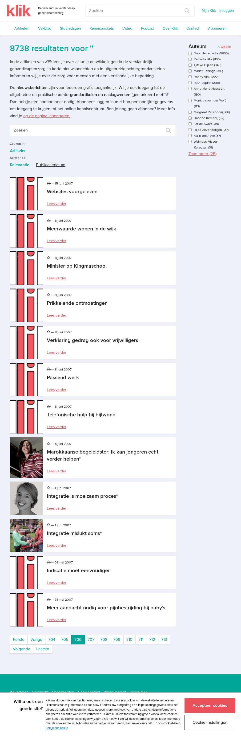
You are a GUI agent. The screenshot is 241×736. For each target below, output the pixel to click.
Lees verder (56, 203)
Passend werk (63, 377)
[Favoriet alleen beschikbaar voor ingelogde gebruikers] (49, 183)
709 (116, 639)
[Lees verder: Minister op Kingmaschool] (26, 268)
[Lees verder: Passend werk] (26, 379)
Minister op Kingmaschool (77, 266)
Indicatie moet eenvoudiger (78, 570)
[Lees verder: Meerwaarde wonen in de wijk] (26, 231)
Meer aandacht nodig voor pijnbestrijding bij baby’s (106, 608)
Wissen (226, 47)
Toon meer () (203, 153)
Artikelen (21, 28)
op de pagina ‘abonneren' (46, 115)
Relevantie (19, 164)
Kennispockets (102, 28)
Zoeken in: (17, 144)
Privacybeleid (115, 692)
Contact (192, 28)
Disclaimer (138, 692)
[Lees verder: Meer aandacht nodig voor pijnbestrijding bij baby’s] (26, 610)
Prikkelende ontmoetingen (77, 303)
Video (127, 28)
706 (79, 639)
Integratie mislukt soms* (74, 533)
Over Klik (170, 28)
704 (51, 639)
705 (64, 639)
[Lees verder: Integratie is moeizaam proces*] (26, 498)
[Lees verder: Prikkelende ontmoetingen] (26, 305)
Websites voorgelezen (72, 192)
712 (152, 639)
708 (103, 639)
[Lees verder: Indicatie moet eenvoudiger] (26, 572)
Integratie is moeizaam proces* (82, 496)
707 (91, 639)
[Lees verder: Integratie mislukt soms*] (26, 535)
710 (129, 639)
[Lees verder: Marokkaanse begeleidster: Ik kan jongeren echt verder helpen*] (26, 457)
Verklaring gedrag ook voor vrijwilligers (92, 340)
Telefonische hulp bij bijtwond (81, 415)
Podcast (147, 28)
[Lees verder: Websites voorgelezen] (26, 193)
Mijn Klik (209, 10)
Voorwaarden (63, 692)
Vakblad (44, 28)
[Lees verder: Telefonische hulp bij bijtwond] (26, 417)
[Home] (19, 10)
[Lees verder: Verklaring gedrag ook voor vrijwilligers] (26, 342)
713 (164, 639)
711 (140, 639)
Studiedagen (70, 28)
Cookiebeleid (89, 692)
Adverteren (19, 692)
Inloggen (226, 10)
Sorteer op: (18, 158)
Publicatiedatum (50, 164)
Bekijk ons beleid (57, 728)
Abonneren (217, 28)
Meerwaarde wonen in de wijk (81, 229)
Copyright (40, 692)
